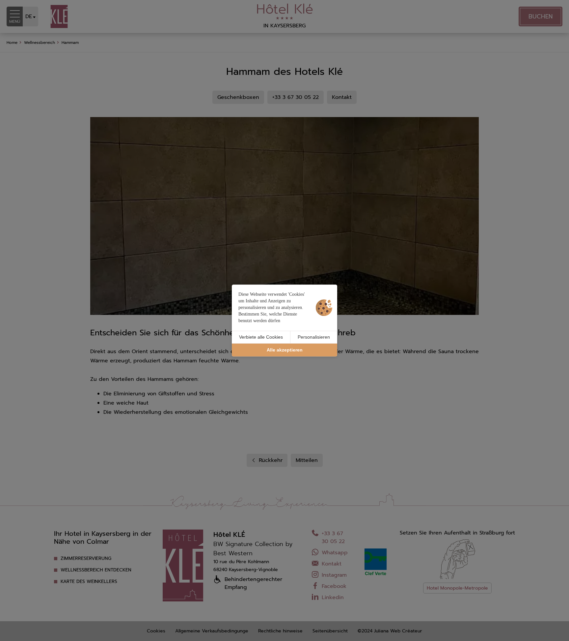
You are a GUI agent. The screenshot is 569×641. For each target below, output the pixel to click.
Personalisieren (314, 337)
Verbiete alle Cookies (261, 337)
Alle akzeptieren (285, 349)
